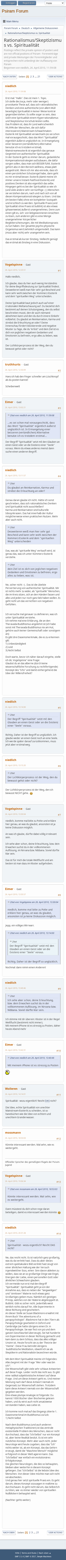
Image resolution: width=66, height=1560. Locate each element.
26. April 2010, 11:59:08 (15, 91)
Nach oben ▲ (45, 1553)
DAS (47, 1100)
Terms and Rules (29, 1553)
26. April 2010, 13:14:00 (15, 707)
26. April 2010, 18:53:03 (15, 1138)
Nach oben (9, 1532)
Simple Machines (44, 1556)
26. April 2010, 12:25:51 (15, 270)
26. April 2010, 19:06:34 (15, 1181)
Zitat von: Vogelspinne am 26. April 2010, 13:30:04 (34, 902)
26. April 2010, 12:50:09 (15, 369)
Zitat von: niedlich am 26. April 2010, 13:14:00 (32, 933)
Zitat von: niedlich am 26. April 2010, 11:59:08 (32, 415)
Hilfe (17, 1553)
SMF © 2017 (30, 1556)
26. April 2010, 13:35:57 (15, 894)
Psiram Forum (15, 11)
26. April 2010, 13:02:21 (15, 407)
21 (38, 76)
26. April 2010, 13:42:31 (15, 1050)
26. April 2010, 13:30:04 (15, 814)
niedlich (10, 86)
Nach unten (9, 76)
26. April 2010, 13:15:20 (15, 765)
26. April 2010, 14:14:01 (15, 1094)
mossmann (13, 1132)
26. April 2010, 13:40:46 (15, 988)
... (36, 76)
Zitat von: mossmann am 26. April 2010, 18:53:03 (33, 1189)
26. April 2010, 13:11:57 (15, 475)
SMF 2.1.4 (19, 1556)
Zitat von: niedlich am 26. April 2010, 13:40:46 (32, 1057)
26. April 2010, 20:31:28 (15, 1233)
